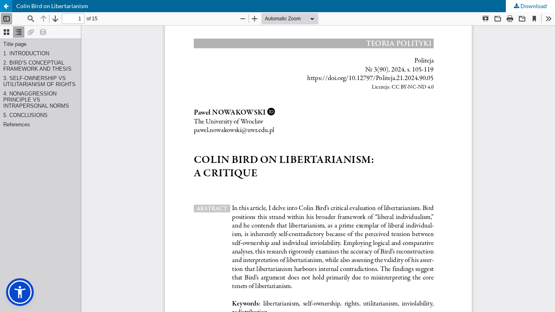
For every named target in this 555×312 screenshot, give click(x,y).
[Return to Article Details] (6, 6)
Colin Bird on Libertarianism (52, 5)
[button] (20, 292)
